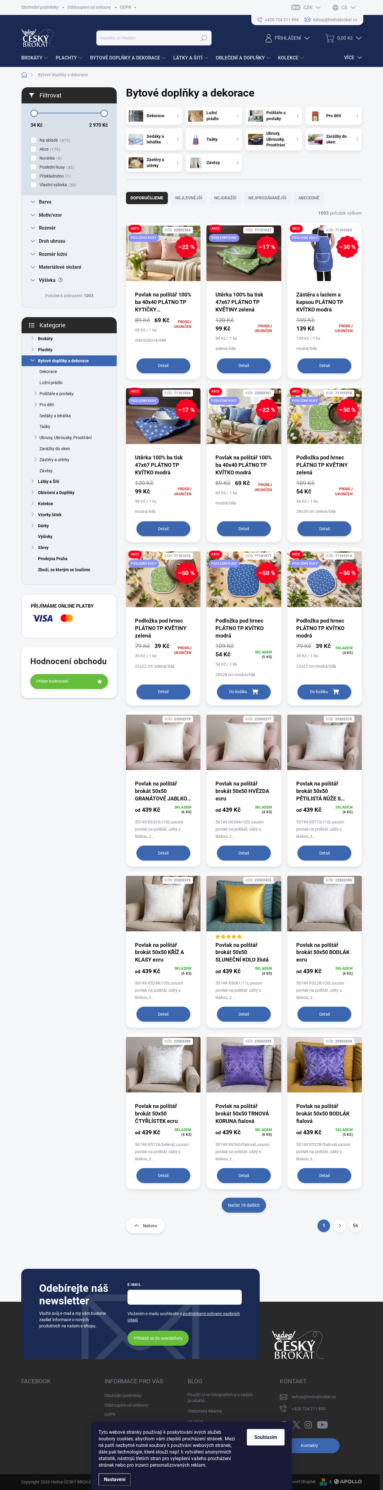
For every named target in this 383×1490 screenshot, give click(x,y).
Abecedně (308, 197)
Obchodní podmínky (39, 7)
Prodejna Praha (53, 558)
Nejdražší (225, 197)
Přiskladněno (54, 176)
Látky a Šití (48, 481)
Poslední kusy (56, 167)
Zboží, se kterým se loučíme (64, 569)
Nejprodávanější (267, 197)
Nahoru (150, 1225)
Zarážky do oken (54, 448)
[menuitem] (35, 58)
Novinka (49, 158)
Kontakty (309, 1445)
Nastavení (114, 1479)
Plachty (45, 349)
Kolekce (45, 503)
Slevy (43, 547)
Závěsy (46, 470)
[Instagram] (308, 1423)
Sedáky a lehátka (55, 415)
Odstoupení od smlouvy (89, 7)
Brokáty (45, 338)
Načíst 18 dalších (244, 1205)
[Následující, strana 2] (339, 1225)
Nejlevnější (188, 197)
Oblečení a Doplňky (56, 492)
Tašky (44, 426)
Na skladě (54, 140)
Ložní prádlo (51, 382)
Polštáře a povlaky (56, 393)
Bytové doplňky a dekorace (63, 360)
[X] (296, 1423)
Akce (49, 149)
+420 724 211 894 (309, 1408)
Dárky (43, 525)
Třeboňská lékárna (205, 1411)
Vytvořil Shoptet (301, 1481)
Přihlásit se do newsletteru (158, 1338)
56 (355, 1225)
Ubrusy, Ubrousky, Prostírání (65, 437)
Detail (163, 365)
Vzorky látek (49, 514)
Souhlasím (265, 1437)
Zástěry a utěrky (54, 459)
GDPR (125, 7)
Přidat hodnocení (52, 681)
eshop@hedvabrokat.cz (314, 1396)
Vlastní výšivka (57, 184)
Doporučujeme (146, 197)
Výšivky (45, 536)
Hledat (204, 38)
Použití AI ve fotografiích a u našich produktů (220, 1397)
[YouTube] (322, 1423)
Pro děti (46, 404)
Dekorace (48, 371)
